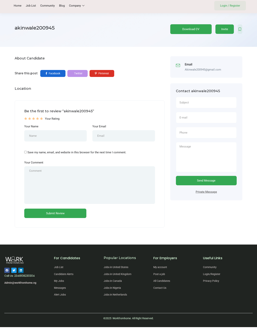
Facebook (54, 73)
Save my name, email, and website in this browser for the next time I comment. (76, 152)
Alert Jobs (60, 294)
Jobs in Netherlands (115, 294)
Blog (62, 5)
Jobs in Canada (113, 280)
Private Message (206, 192)
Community (47, 5)
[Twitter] (14, 270)
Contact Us (159, 287)
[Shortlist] (240, 29)
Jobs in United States (116, 267)
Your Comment (33, 162)
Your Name (31, 126)
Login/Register (211, 274)
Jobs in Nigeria (112, 287)
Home (17, 5)
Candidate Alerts (63, 274)
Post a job (159, 274)
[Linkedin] (21, 270)
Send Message (206, 180)
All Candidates (161, 280)
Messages (60, 287)
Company (75, 5)
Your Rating (52, 118)
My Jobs (59, 280)
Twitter (78, 73)
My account (160, 267)
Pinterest (103, 73)
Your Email (99, 126)
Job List (31, 5)
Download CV (190, 29)
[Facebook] (7, 270)
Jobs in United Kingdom (117, 274)
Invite (224, 29)
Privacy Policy (211, 280)
